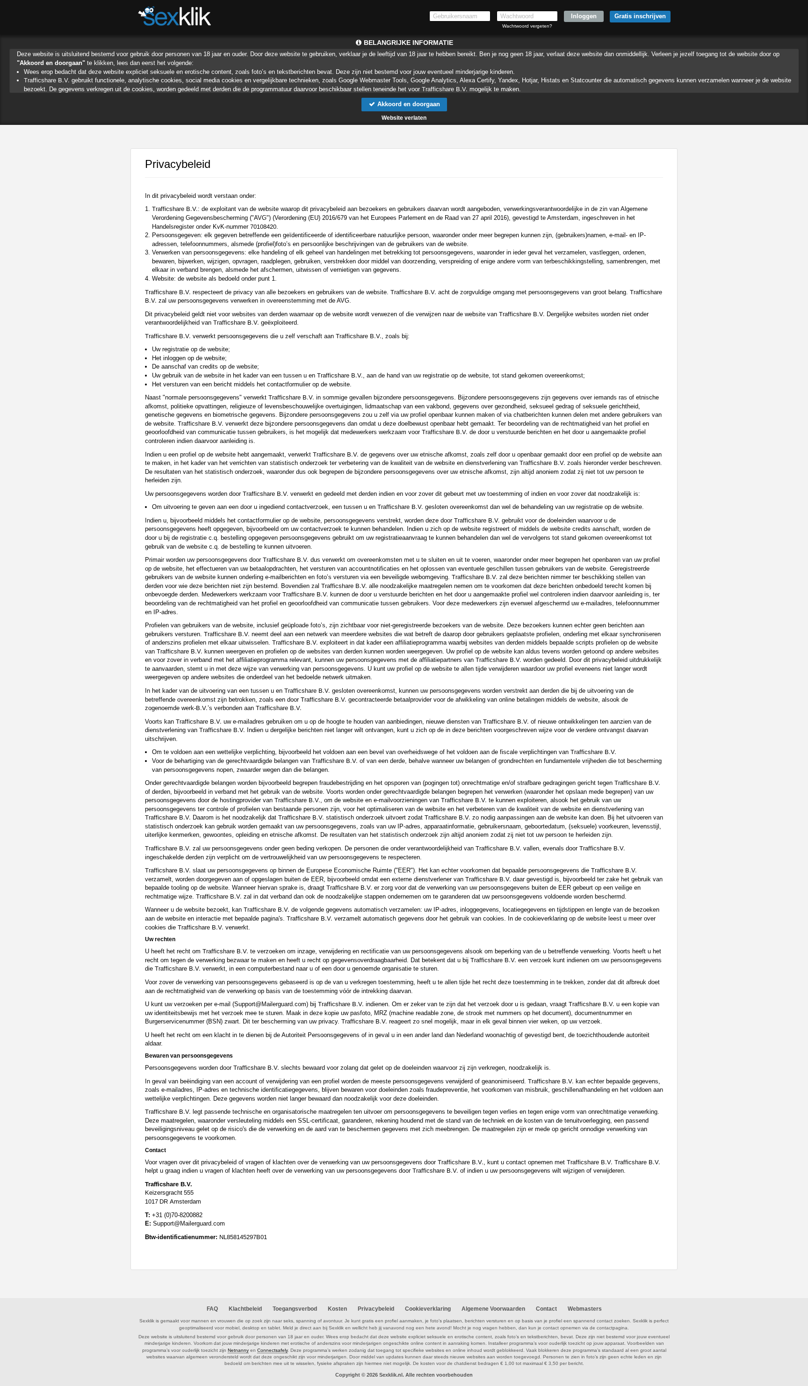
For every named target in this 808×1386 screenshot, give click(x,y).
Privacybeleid (376, 1309)
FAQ (212, 1309)
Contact (546, 1309)
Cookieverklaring (428, 1309)
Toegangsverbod (295, 1309)
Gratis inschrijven (640, 16)
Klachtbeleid (245, 1309)
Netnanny (238, 1350)
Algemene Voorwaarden (493, 1309)
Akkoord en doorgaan (407, 104)
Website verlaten (404, 118)
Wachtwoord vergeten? (527, 26)
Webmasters (585, 1309)
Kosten (337, 1309)
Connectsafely (272, 1350)
